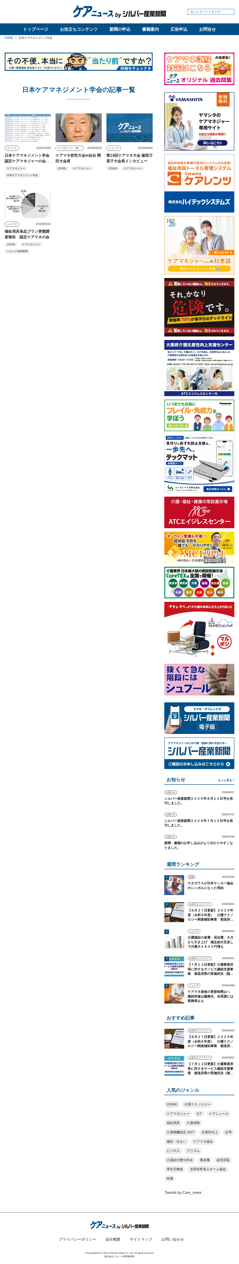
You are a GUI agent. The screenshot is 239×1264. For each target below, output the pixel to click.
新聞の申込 (119, 29)
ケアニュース (218, 1114)
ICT (199, 1114)
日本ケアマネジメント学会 (22, 175)
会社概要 (112, 1239)
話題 (191, 877)
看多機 (205, 1160)
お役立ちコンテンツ (79, 29)
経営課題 (223, 1160)
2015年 (113, 168)
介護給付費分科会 (180, 1160)
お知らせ (170, 792)
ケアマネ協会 (203, 1141)
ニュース (114, 148)
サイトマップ (141, 1239)
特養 (170, 1178)
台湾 (228, 1132)
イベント (12, 148)
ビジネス (173, 1150)
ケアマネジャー (16, 168)
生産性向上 (210, 1132)
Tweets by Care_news (183, 1193)
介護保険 (193, 1123)
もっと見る (225, 780)
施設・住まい (176, 1141)
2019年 (62, 168)
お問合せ (207, 29)
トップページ (35, 29)
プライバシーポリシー (77, 1239)
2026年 (172, 1104)
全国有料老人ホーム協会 (208, 1169)
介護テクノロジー (197, 1104)
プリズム (193, 1150)
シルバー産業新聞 (17, 251)
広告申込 (179, 29)
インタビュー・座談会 (70, 148)
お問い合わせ (173, 1239)
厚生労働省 (175, 1169)
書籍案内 (150, 29)
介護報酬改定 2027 (181, 1132)
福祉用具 (173, 1123)
